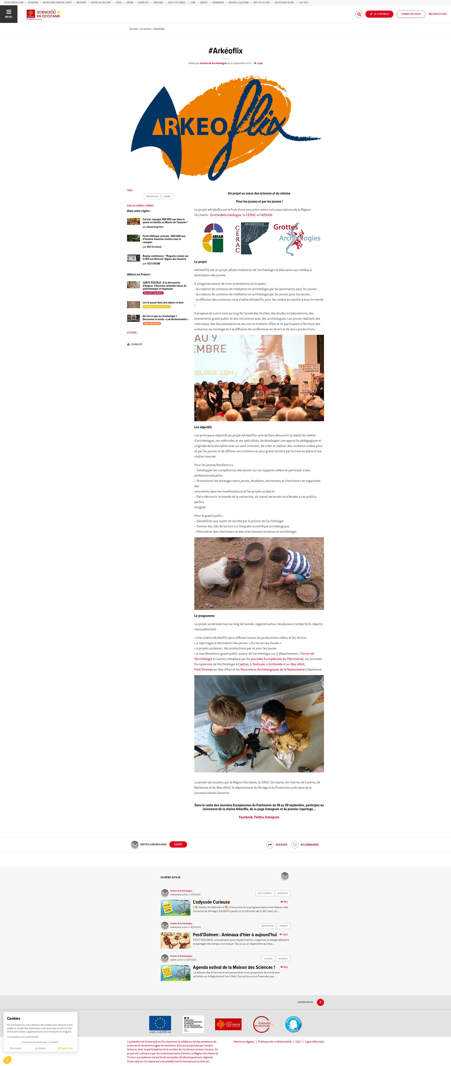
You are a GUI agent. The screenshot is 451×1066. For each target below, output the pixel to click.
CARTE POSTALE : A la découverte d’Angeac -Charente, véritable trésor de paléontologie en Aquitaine (165, 286)
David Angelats (155, 227)
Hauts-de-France (177, 2)
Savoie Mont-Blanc (284, 2)
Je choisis (40, 1048)
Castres (243, 664)
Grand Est (143, 2)
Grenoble (158, 2)
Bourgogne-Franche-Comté (57, 2)
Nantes (204, 2)
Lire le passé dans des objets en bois (163, 302)
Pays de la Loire (262, 2)
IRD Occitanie (154, 247)
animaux (283, 926)
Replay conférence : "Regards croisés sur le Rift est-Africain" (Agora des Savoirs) (166, 257)
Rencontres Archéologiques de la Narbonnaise (272, 669)
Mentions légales (243, 1041)
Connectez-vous (411, 14)
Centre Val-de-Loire (101, 2)
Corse (119, 2)
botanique (283, 893)
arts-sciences (265, 893)
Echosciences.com (13, 2)
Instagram (272, 817)
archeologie (152, 196)
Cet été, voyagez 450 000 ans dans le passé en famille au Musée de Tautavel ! (165, 221)
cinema (167, 196)
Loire (193, 2)
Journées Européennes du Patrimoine (277, 658)
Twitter (259, 817)
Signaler (136, 344)
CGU (298, 1041)
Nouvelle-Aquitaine (239, 2)
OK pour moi (65, 1048)
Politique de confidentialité (274, 1041)
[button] (7, 1060)
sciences (268, 959)
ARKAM (266, 214)
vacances (283, 959)
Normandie (218, 2)
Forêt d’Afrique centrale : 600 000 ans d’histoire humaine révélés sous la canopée (164, 239)
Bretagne (81, 2)
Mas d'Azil (297, 664)
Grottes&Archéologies (225, 214)
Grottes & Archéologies (213, 63)
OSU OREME (153, 264)
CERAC (251, 214)
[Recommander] (294, 844)
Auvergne (33, 2)
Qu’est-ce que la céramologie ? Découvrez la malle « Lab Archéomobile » (166, 317)
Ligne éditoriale (314, 1041)
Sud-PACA (303, 2)
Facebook (245, 817)
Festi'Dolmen (203, 669)
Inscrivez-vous (438, 14)
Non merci (15, 1048)
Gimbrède (275, 664)
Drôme (129, 2)
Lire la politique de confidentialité (22, 1036)
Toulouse (258, 664)
